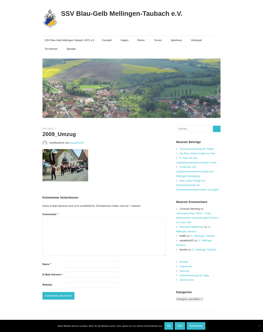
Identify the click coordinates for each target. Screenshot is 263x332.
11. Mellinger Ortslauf (202, 235)
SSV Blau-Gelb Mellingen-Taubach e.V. (121, 13)
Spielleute (176, 40)
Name (46, 264)
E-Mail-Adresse (52, 274)
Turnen (158, 40)
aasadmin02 (77, 142)
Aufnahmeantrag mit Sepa (194, 275)
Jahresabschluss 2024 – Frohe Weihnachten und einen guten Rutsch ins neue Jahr (197, 218)
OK (169, 325)
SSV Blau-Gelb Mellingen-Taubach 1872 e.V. (70, 40)
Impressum (186, 266)
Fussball (107, 40)
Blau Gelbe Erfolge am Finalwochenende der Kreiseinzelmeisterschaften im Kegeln (197, 185)
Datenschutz (187, 279)
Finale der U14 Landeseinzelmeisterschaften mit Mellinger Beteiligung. (195, 172)
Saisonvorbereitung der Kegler (197, 148)
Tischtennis (51, 48)
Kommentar (50, 214)
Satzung (184, 270)
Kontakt (184, 261)
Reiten (141, 40)
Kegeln (124, 40)
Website (47, 284)
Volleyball (196, 40)
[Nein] (259, 325)
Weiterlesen (196, 325)
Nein (179, 325)
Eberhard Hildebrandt (192, 226)
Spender (71, 48)
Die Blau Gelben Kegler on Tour (197, 153)
